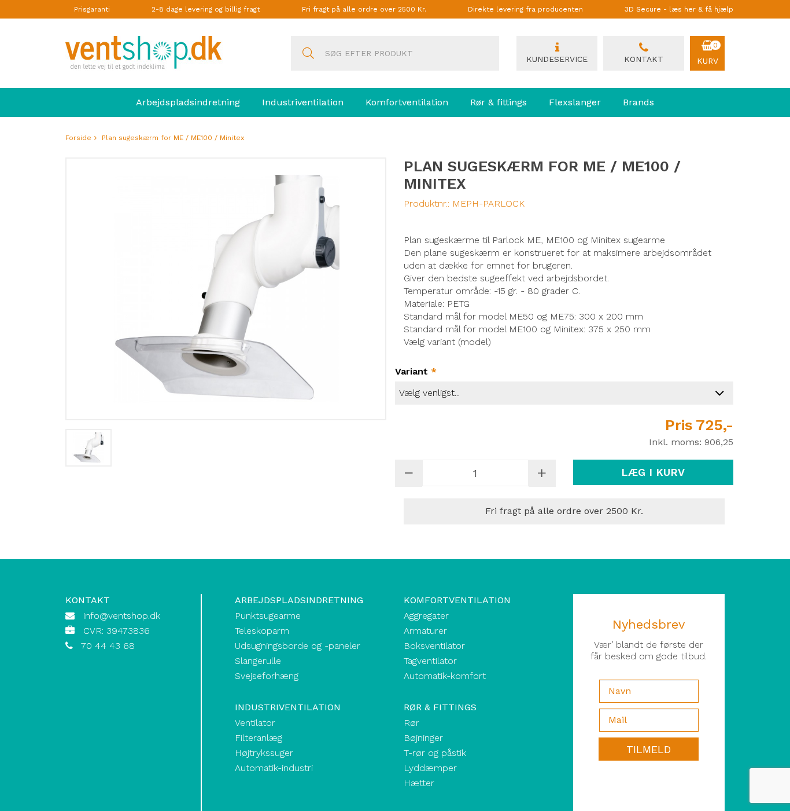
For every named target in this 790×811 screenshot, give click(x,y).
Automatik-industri (274, 767)
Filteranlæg (258, 737)
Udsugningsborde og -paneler (297, 645)
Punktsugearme (268, 615)
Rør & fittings (498, 102)
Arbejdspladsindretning (188, 102)
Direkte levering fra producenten (525, 9)
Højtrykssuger (264, 752)
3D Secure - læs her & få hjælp (679, 9)
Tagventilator (430, 660)
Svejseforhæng (266, 675)
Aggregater (426, 615)
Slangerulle (258, 660)
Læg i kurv (653, 472)
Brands (638, 102)
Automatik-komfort (445, 675)
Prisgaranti (92, 9)
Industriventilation (303, 102)
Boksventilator (434, 645)
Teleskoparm (262, 630)
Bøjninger (423, 737)
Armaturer (425, 630)
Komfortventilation (407, 102)
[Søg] (308, 53)
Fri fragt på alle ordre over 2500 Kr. (364, 9)
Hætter (419, 782)
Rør (411, 722)
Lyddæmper (430, 767)
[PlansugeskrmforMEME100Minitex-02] (88, 448)
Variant (416, 371)
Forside (78, 138)
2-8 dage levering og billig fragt (206, 9)
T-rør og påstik (435, 752)
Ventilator (255, 722)
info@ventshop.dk (121, 615)
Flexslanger (575, 102)
